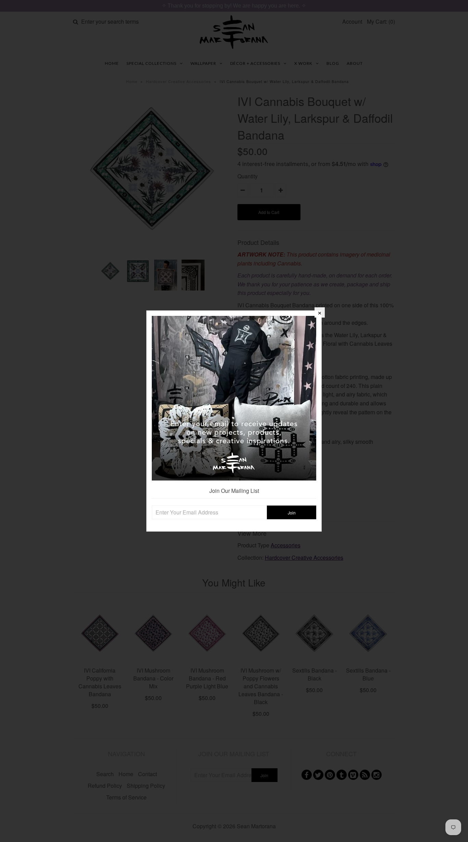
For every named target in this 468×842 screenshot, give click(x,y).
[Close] (320, 312)
